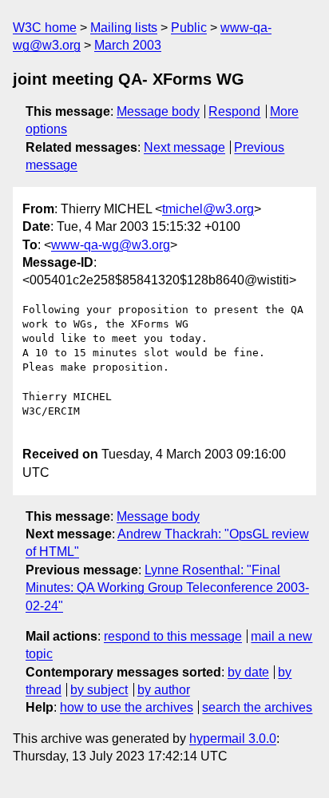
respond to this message (173, 636)
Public (189, 27)
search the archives (257, 707)
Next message (184, 147)
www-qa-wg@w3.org (110, 245)
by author (163, 690)
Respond (234, 111)
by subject (99, 690)
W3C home (45, 27)
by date (248, 672)
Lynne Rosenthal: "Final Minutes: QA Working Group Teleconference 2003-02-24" (167, 588)
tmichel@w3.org (208, 209)
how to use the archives (126, 707)
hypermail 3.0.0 (232, 738)
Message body (158, 111)
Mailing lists (123, 27)
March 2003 (127, 45)
